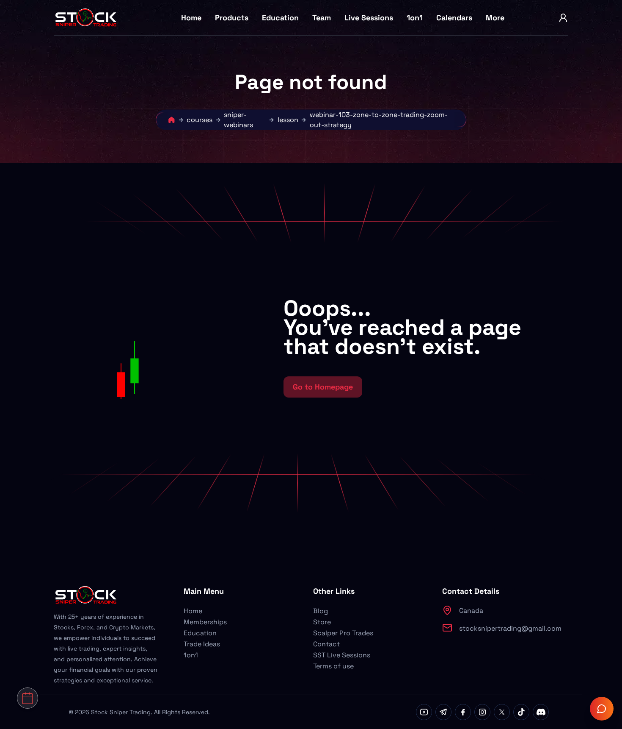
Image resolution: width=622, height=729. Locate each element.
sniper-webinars (238, 119)
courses (199, 119)
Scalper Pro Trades (343, 633)
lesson (288, 119)
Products (231, 17)
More (495, 17)
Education (280, 17)
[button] (185, 348)
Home (191, 17)
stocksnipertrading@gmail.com (510, 628)
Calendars (454, 17)
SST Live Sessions (341, 655)
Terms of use (333, 666)
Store (322, 622)
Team (321, 17)
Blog (320, 611)
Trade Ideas (202, 644)
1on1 (415, 17)
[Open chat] (602, 709)
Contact (326, 644)
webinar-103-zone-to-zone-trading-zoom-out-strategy (379, 119)
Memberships (205, 622)
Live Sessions (368, 17)
